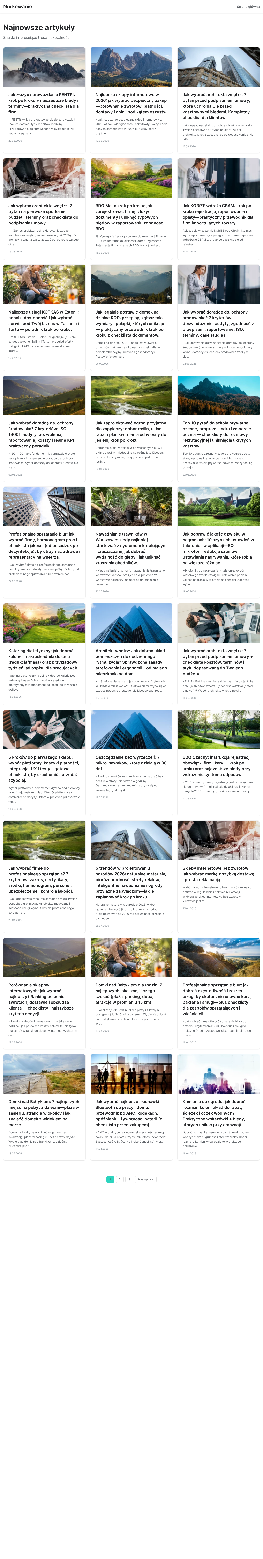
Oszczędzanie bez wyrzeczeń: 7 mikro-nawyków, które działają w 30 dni (131, 763)
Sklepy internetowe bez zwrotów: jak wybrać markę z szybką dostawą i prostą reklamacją (218, 874)
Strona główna (248, 7)
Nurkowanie (17, 6)
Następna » (145, 1179)
